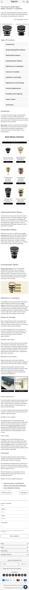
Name (2, 505)
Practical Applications (13, 88)
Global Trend (23, 585)
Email (2, 512)
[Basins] (7, 383)
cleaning (9, 371)
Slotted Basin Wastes (13, 55)
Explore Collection (14, 142)
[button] (27, 2)
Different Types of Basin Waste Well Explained (15, 485)
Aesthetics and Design (13, 77)
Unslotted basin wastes (6, 268)
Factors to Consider (12, 72)
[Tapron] (14, 2)
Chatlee (25, 582)
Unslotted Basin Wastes (14, 61)
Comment (3, 518)
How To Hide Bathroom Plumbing (12, 487)
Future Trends (10, 99)
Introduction (10, 44)
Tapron (22, 587)
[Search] (23, 2)
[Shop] (1, 2)
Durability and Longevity (14, 94)
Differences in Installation (14, 66)
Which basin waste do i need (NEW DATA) (14, 483)
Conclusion (10, 105)
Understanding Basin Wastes (15, 50)
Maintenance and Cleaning (15, 83)
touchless (7, 444)
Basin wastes (4, 125)
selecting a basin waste (14, 425)
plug (12, 222)
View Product (8, 161)
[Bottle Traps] (21, 383)
